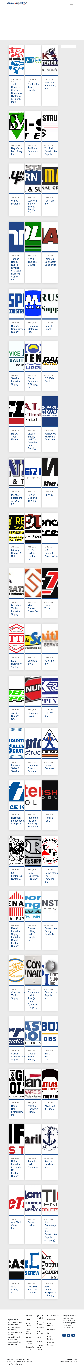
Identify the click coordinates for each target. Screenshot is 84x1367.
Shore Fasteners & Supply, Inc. (33, 382)
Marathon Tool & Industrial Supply (16, 609)
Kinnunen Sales (33, 714)
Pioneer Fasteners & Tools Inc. (16, 499)
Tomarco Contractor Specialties (50, 261)
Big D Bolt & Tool (47, 1056)
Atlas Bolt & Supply (49, 1107)
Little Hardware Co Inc (16, 663)
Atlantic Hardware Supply (33, 1109)
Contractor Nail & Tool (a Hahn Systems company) (33, 999)
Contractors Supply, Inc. (50, 995)
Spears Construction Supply (18, 329)
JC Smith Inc (49, 662)
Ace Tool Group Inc (16, 1225)
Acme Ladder (31, 1223)
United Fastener (16, 202)
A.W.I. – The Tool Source (32, 261)
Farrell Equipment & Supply (33, 876)
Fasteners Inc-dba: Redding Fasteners (33, 822)
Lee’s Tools (47, 606)
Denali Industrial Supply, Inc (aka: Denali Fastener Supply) (16, 937)
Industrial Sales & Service (16, 768)
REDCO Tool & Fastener (16, 436)
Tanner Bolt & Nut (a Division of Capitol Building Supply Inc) (16, 269)
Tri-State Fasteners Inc (33, 151)
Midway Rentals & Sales (16, 553)
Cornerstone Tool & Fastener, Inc (51, 877)
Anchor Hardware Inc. (49, 1164)
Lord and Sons (32, 662)
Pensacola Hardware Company (50, 436)
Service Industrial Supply (16, 381)
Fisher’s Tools (48, 819)
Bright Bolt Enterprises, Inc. (17, 1110)
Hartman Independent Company (18, 820)
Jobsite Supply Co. (15, 716)
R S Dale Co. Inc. (49, 379)
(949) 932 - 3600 (71, 1361)
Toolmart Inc (49, 202)
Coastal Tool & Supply (32, 1056)
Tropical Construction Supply (51, 151)
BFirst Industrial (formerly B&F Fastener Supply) (16, 1168)
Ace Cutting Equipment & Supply (50, 1291)
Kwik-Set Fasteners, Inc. (50, 85)
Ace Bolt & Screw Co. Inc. (32, 1289)
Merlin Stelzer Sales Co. (33, 608)
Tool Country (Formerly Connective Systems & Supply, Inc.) (17, 93)
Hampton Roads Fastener (33, 768)
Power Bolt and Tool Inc (32, 497)
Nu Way (48, 494)
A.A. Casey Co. (14, 1289)
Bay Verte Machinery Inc (16, 151)
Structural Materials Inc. (33, 329)
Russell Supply (48, 327)
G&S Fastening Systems (16, 876)
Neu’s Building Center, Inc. (32, 554)
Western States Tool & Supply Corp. (32, 206)
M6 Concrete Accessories (51, 553)
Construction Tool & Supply (18, 995)
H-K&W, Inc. (48, 714)
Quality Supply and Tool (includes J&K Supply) (32, 441)
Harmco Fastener (49, 766)
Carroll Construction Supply (18, 1056)
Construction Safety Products (51, 931)
